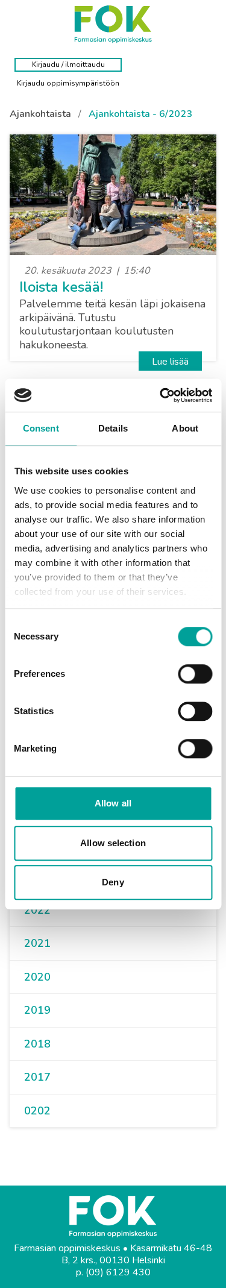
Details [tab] (113, 428)
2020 (37, 977)
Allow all (113, 803)
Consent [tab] (41, 428)
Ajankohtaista (40, 114)
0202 (37, 1111)
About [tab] (185, 428)
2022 (37, 910)
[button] (55, 910)
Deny (113, 882)
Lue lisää (170, 361)
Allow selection (113, 843)
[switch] (195, 673)
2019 (37, 1010)
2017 (37, 1077)
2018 (37, 1044)
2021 (37, 943)
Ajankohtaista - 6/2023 (140, 114)
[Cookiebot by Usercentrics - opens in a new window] (161, 395)
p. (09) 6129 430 (113, 1272)
